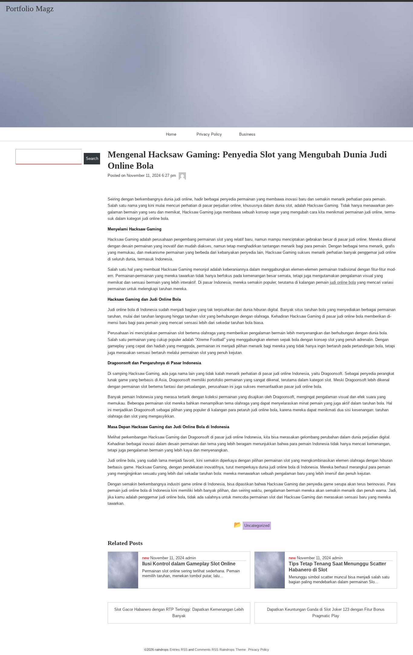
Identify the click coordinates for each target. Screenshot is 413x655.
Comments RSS (206, 649)
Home (171, 134)
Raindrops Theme (233, 649)
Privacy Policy (209, 134)
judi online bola (343, 282)
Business (247, 134)
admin (190, 558)
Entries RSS (178, 649)
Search (92, 158)
